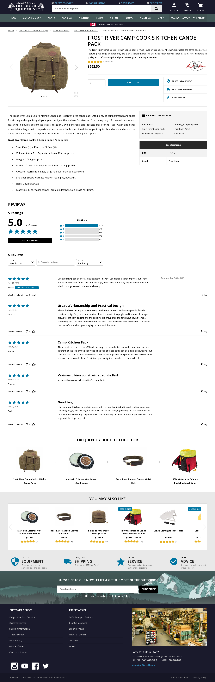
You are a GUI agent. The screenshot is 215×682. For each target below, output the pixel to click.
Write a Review (30, 240)
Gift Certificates (16, 646)
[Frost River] (196, 65)
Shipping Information (19, 628)
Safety (129, 18)
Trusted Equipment (64, 3)
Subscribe (149, 589)
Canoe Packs (148, 124)
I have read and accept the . (109, 596)
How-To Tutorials (77, 634)
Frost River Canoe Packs (86, 30)
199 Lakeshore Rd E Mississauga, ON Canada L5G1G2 (157, 656)
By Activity (199, 18)
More (161, 18)
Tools (51, 18)
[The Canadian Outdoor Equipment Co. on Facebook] (35, 666)
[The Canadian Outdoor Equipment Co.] (26, 10)
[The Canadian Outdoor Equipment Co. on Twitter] (45, 666)
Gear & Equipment (78, 623)
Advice (186, 18)
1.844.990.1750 (149, 659)
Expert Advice (156, 3)
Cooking (67, 18)
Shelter (114, 18)
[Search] (156, 8)
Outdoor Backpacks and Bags (33, 30)
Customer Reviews (18, 652)
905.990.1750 (174, 659)
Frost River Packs (61, 30)
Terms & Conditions (178, 677)
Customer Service (17, 623)
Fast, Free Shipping (97, 3)
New (13, 18)
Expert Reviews (76, 628)
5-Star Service (127, 3)
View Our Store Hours (143, 665)
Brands (175, 18)
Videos (72, 646)
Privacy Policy (122, 596)
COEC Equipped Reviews (81, 617)
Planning (145, 18)
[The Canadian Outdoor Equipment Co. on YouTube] (24, 666)
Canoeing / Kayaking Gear (186, 124)
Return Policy (15, 640)
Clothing (84, 18)
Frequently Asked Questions (22, 617)
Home (11, 30)
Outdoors (73, 640)
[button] (82, 225)
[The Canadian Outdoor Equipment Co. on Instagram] (14, 666)
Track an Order (16, 634)
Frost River (179, 133)
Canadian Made (32, 18)
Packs (99, 18)
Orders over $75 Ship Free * (111, 24)
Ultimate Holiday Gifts (152, 133)
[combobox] (21, 262)
